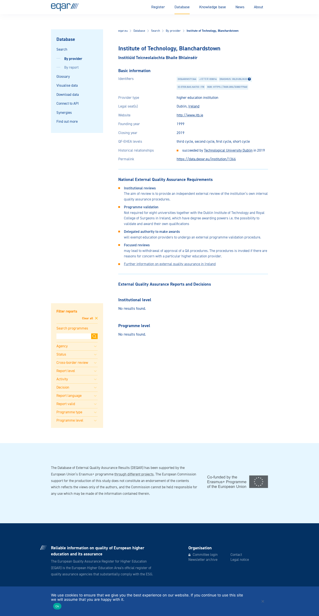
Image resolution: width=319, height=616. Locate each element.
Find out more (67, 122)
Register (158, 7)
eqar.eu (123, 30)
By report (71, 68)
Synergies (64, 113)
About (258, 7)
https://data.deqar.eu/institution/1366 (206, 159)
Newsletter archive (202, 560)
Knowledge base (212, 7)
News (239, 7)
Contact (236, 555)
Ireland (193, 106)
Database (182, 7)
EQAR (65, 7)
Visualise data (67, 86)
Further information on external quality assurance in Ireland (170, 264)
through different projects (134, 474)
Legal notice (239, 560)
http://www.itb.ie (190, 115)
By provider (73, 58)
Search (61, 49)
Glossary (63, 77)
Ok (57, 606)
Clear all (88, 318)
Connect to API (67, 104)
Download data (67, 95)
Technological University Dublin (228, 150)
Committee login (205, 555)
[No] (262, 601)
